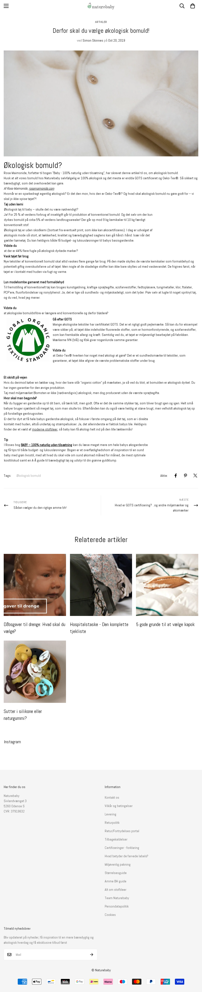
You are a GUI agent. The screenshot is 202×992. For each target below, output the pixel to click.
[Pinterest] (185, 476)
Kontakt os (112, 797)
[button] (192, 6)
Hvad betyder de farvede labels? (126, 856)
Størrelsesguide (116, 873)
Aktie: (164, 475)
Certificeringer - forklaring (122, 847)
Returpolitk (112, 822)
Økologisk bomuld (29, 475)
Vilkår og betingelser (119, 806)
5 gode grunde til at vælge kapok (165, 624)
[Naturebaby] (101, 6)
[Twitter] (195, 476)
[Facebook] (176, 476)
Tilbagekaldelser (116, 839)
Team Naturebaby (117, 898)
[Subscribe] (91, 954)
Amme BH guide (115, 881)
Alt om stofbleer (115, 889)
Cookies (110, 914)
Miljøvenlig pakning (118, 864)
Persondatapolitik (117, 906)
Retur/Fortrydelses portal (122, 831)
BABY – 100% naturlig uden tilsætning (46, 445)
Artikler (101, 22)
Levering (110, 814)
